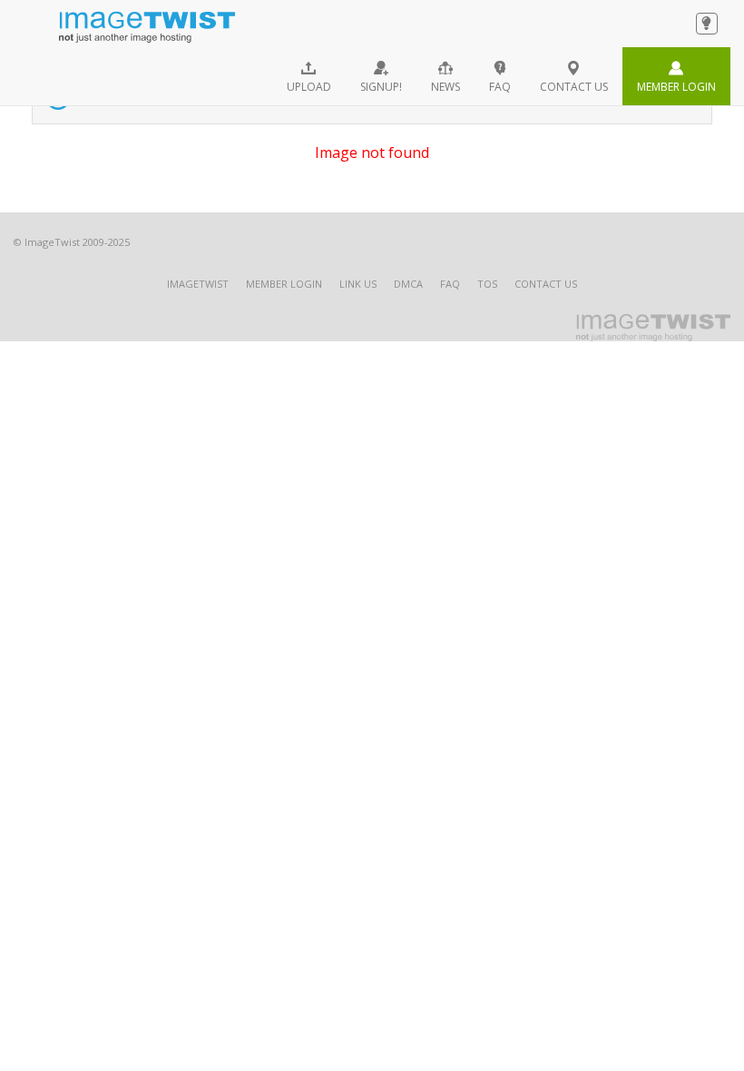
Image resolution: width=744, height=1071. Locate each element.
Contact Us (545, 283)
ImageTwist (198, 283)
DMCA (408, 283)
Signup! (381, 86)
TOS (487, 283)
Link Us (358, 283)
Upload (309, 86)
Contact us (574, 86)
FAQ (500, 86)
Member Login (676, 86)
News (445, 86)
